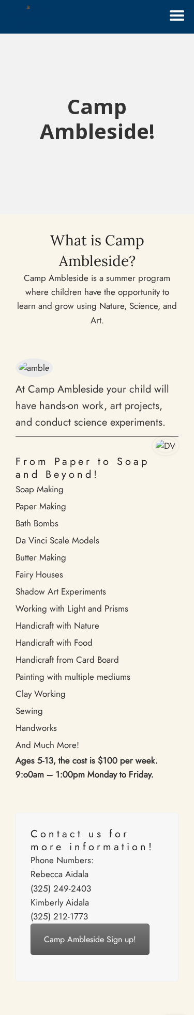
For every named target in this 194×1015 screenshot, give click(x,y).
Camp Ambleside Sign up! (90, 939)
